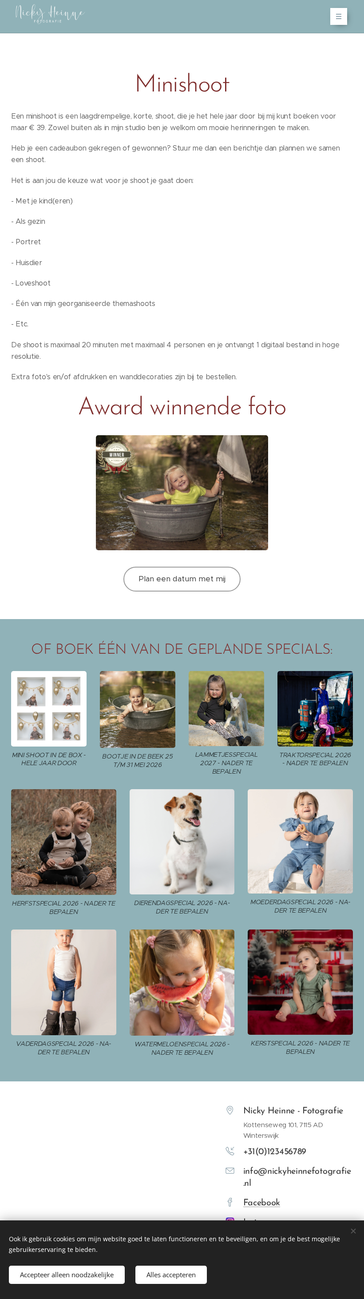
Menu (338, 16)
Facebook (262, 1203)
